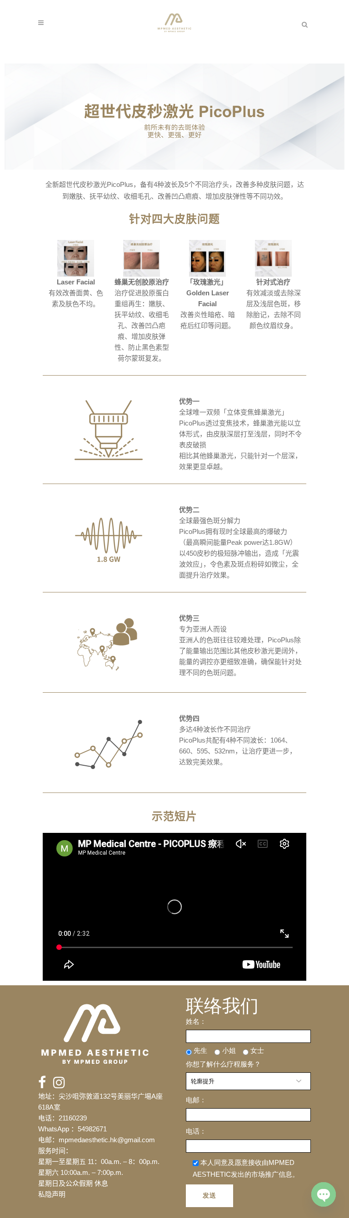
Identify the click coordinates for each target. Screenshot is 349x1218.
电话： (196, 1131)
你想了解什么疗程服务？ (223, 1064)
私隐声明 (51, 1194)
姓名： (196, 1021)
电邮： (196, 1100)
